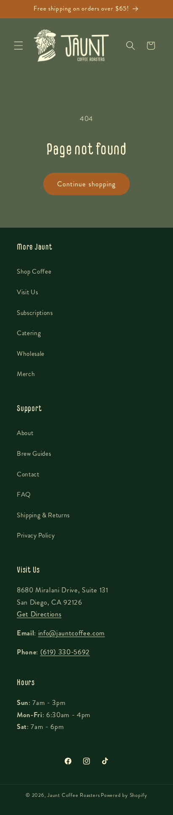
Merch (26, 374)
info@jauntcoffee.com (71, 633)
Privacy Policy (36, 535)
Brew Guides (34, 453)
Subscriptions (35, 312)
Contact (28, 474)
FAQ (24, 494)
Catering (29, 333)
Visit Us (27, 292)
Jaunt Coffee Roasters (73, 795)
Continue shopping (86, 184)
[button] (18, 45)
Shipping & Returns (43, 515)
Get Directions (39, 614)
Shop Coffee (34, 271)
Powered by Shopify (124, 795)
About (25, 433)
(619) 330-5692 (65, 652)
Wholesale (31, 353)
